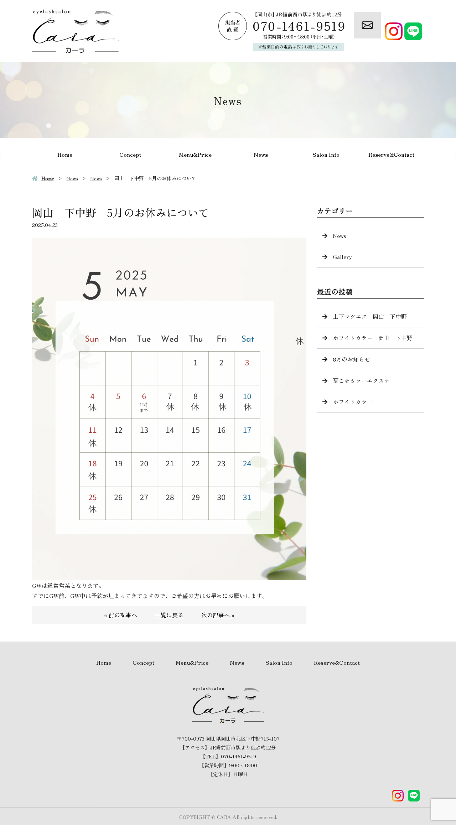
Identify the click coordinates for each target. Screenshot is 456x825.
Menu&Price (195, 154)
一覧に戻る (169, 615)
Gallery (342, 256)
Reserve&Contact (391, 154)
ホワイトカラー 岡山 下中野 (373, 337)
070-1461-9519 (238, 756)
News (261, 154)
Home (64, 154)
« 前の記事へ (120, 615)
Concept (130, 154)
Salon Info (326, 154)
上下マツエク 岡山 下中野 (370, 316)
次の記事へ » (217, 615)
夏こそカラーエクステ (361, 380)
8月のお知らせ (351, 359)
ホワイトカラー (353, 401)
